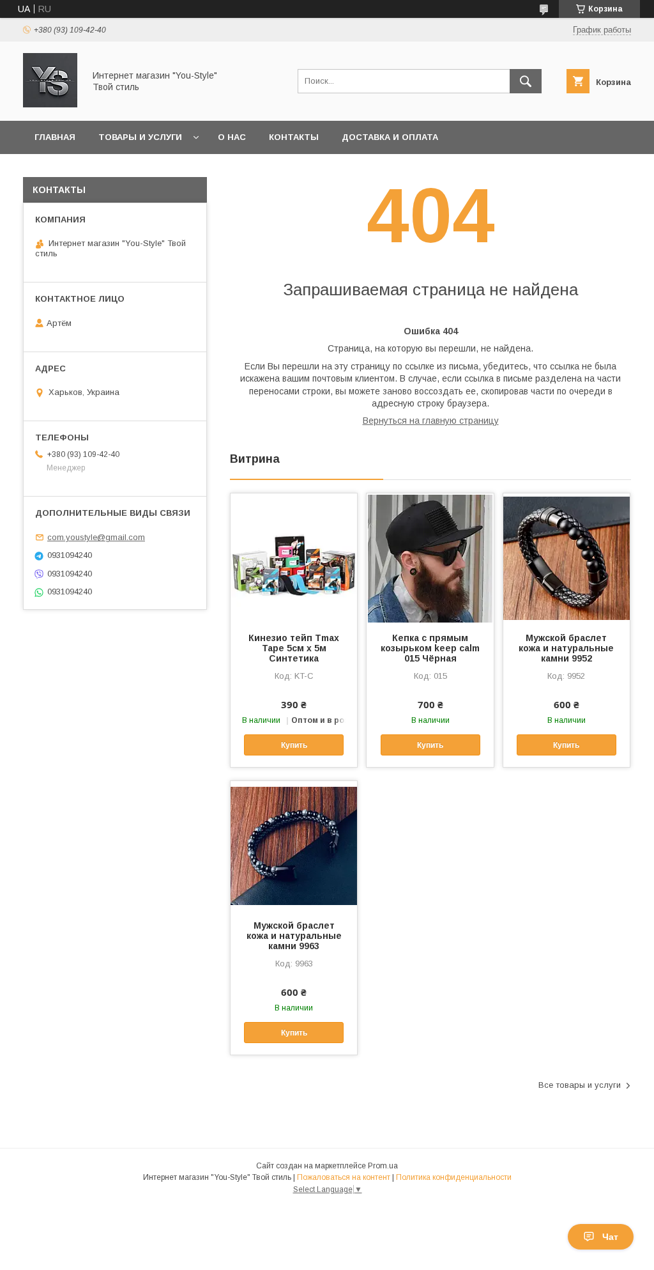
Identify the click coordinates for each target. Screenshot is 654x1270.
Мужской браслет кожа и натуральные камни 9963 (294, 935)
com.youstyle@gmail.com (96, 537)
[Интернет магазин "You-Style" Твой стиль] (50, 104)
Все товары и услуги (579, 1085)
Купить (294, 745)
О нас (232, 137)
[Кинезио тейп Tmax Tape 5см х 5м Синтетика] (294, 557)
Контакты (294, 137)
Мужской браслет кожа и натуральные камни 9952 (566, 648)
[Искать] (526, 81)
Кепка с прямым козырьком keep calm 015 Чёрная (430, 648)
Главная (54, 137)
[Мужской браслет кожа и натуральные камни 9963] (294, 845)
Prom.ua (383, 1165)
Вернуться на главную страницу (431, 420)
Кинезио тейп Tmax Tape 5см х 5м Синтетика (293, 648)
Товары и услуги (140, 137)
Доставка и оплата (390, 137)
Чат (610, 1237)
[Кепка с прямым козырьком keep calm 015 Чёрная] (430, 557)
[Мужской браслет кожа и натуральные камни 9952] (566, 557)
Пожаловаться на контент (343, 1177)
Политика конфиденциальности (454, 1177)
